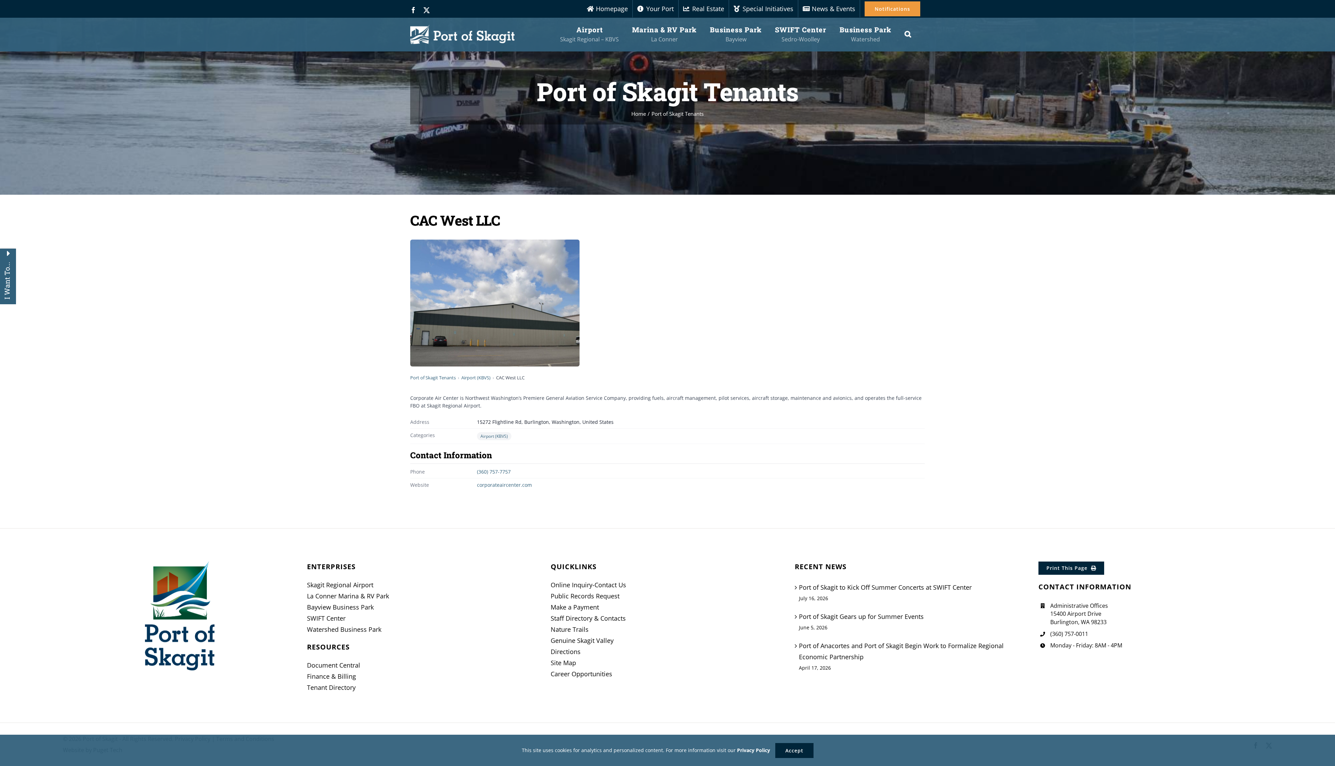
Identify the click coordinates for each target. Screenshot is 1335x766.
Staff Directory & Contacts (588, 618)
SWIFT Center (326, 618)
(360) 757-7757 (494, 471)
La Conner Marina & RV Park (348, 596)
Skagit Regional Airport (340, 585)
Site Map (563, 663)
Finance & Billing (331, 676)
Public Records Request (585, 596)
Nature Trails (570, 629)
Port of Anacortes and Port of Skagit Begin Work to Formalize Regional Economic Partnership (901, 651)
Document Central (333, 665)
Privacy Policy (753, 750)
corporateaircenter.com (504, 485)
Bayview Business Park (340, 607)
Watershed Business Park (344, 629)
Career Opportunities (581, 674)
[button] (908, 34)
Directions (566, 651)
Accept (794, 750)
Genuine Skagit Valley (582, 640)
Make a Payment (575, 607)
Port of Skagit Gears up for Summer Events (861, 616)
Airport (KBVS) (476, 377)
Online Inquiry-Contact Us (588, 585)
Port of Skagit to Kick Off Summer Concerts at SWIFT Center (885, 587)
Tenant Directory (331, 687)
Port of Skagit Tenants (433, 377)
